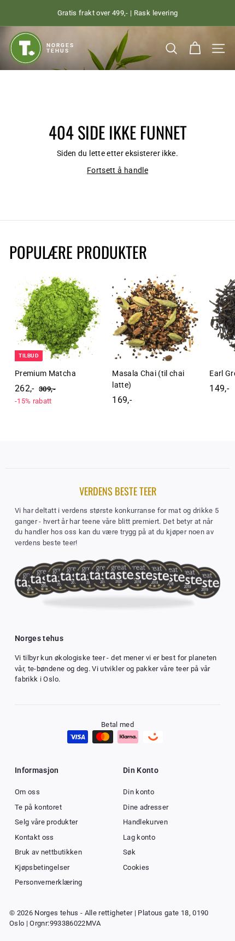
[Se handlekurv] (195, 48)
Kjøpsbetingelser (42, 867)
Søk (129, 852)
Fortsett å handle (117, 170)
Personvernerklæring (49, 882)
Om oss (27, 792)
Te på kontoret (38, 807)
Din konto (138, 792)
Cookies (136, 867)
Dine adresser (146, 807)
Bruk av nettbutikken (48, 852)
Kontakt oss (34, 837)
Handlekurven (145, 822)
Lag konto (139, 837)
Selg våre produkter (46, 822)
